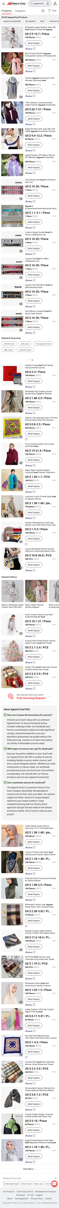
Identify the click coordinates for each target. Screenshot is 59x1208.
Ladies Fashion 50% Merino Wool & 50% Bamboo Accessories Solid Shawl (40, 156)
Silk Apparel (30, 21)
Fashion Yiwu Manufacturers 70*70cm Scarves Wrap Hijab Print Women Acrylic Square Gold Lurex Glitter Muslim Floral (41, 419)
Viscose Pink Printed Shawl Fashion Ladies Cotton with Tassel (40, 642)
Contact (48, 1198)
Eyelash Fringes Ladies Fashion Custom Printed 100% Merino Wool (40, 932)
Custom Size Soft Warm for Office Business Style (39, 286)
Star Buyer (20, 1195)
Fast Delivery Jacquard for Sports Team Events (38, 312)
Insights (39, 1195)
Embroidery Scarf (11, 1183)
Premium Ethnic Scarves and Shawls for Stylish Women (40, 879)
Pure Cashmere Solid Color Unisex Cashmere (39, 445)
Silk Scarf (25, 343)
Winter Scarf (9, 343)
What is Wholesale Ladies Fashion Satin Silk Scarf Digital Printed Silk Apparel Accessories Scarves (12, 606)
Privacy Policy (37, 1198)
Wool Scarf (26, 1183)
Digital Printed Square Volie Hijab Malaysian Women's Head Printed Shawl (40, 1141)
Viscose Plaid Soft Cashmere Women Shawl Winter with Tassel (39, 1063)
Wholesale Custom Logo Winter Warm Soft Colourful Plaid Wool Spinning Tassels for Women (39, 905)
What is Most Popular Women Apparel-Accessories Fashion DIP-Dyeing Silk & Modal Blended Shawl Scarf (36, 606)
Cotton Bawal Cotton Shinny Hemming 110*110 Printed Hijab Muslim (39, 827)
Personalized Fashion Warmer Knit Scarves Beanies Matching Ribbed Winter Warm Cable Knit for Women (40, 1089)
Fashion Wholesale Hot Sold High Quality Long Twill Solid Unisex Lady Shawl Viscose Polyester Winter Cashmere (40, 523)
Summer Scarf (25, 349)
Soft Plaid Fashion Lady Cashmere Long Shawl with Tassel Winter (39, 958)
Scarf (42, 21)
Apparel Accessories (11, 21)
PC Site (30, 1195)
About (9, 1198)
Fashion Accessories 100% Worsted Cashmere (40, 79)
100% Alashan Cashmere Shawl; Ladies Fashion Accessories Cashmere (40, 103)
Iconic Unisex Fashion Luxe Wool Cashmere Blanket (39, 615)
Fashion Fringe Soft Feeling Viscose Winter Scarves (39, 366)
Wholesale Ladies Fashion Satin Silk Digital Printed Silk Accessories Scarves (40, 28)
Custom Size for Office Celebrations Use (36, 259)
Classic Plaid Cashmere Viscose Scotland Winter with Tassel (41, 668)
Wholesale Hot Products (45, 1191)
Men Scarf (8, 349)
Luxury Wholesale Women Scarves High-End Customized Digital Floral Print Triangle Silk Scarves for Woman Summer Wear (41, 550)
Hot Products (8, 1191)
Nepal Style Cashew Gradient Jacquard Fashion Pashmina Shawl (40, 471)
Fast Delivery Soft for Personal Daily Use (40, 181)
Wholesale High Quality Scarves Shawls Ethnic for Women (38, 392)
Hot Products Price (25, 1191)
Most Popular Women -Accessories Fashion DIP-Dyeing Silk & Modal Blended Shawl (41, 54)
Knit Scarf (50, 1183)
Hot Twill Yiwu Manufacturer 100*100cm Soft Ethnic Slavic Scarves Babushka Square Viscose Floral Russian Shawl (41, 1037)
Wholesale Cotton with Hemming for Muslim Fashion (38, 984)
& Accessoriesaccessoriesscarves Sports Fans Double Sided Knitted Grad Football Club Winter (41, 207)
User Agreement (21, 1198)
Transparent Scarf (43, 343)
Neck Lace (38, 1183)
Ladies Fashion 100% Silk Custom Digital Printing (39, 1010)
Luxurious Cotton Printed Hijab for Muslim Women (40, 497)
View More (28, 1168)
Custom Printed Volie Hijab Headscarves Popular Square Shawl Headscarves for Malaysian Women (40, 853)
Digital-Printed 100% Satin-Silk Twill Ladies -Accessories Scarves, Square (40, 130)
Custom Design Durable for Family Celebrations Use (39, 233)
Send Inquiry (34, 43)
